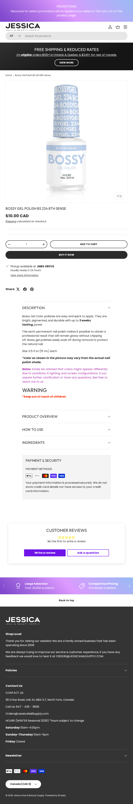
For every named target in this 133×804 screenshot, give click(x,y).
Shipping (11, 221)
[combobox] (66, 36)
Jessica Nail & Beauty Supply (29, 795)
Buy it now (66, 255)
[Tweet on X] (18, 289)
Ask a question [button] (88, 553)
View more (66, 62)
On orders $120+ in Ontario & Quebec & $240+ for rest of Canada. (66, 55)
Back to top (66, 600)
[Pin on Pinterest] (31, 289)
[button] (118, 27)
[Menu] (125, 27)
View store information (24, 275)
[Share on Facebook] (24, 289)
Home (9, 75)
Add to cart (88, 244)
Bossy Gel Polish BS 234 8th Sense (33, 75)
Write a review (44, 553)
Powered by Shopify (55, 795)
